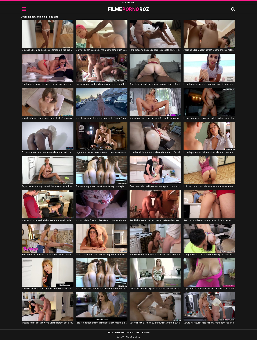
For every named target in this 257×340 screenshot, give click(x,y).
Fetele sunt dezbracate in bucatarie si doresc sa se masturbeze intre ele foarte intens (47, 254)
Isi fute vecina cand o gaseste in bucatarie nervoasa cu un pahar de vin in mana (155, 288)
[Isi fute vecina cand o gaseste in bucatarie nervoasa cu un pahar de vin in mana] (155, 272)
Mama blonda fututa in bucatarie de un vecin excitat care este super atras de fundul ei (47, 288)
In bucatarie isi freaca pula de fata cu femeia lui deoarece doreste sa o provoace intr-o (101, 220)
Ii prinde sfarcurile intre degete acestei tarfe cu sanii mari (47, 118)
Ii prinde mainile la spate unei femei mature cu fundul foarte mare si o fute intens (155, 152)
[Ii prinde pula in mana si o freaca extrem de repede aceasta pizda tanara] (209, 68)
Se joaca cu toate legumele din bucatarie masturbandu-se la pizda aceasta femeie (47, 186)
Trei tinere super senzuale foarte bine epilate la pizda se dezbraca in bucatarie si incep (101, 186)
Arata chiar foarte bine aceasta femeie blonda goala (154, 118)
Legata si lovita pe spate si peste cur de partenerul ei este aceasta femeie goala (101, 152)
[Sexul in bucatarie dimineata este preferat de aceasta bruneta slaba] (155, 204)
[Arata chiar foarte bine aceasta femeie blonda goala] (155, 102)
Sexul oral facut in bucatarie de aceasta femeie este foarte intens (155, 254)
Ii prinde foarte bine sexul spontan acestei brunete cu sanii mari (155, 50)
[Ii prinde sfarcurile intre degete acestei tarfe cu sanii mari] (47, 102)
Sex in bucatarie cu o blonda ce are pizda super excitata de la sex (209, 220)
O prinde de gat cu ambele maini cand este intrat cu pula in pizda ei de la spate (101, 50)
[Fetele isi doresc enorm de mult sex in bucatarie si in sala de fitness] (101, 306)
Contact (146, 332)
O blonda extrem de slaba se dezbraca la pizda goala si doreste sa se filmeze (47, 50)
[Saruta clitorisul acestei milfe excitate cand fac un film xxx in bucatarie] (209, 306)
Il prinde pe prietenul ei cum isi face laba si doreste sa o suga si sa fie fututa (209, 152)
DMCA (110, 332)
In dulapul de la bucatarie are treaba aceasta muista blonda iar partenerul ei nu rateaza (209, 186)
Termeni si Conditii (124, 332)
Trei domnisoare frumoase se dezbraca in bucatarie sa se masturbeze (101, 288)
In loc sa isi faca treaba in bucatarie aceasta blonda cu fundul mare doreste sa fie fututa (47, 220)
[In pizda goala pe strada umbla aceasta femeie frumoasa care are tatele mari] (101, 102)
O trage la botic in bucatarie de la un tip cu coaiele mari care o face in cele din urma (209, 254)
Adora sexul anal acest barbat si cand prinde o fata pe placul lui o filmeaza (209, 50)
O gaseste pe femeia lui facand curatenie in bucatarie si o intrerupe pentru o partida (209, 288)
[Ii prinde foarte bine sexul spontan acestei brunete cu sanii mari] (155, 34)
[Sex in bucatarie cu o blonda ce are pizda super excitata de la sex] (209, 204)
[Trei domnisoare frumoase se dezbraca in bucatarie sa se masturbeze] (101, 272)
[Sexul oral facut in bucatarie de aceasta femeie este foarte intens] (155, 238)
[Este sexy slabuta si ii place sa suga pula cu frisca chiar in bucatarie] (155, 170)
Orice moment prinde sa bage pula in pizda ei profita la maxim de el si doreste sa (101, 84)
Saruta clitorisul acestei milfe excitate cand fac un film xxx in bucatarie (209, 323)
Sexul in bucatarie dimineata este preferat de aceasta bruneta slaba (155, 220)
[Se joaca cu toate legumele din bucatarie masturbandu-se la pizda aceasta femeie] (47, 170)
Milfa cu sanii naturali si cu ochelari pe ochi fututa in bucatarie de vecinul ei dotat (101, 254)
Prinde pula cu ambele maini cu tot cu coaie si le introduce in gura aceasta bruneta (47, 84)
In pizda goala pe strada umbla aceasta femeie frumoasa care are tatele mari (101, 118)
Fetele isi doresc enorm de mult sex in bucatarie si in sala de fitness (101, 323)
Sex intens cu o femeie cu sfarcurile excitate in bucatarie (155, 323)
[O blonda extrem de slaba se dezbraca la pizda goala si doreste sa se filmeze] (47, 34)
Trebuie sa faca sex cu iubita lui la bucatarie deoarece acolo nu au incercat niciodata (47, 323)
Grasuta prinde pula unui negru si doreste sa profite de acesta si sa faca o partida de (155, 84)
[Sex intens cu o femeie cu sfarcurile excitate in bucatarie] (155, 306)
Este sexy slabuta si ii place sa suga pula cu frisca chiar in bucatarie (155, 186)
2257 (137, 332)
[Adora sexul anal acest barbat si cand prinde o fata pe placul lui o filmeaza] (209, 34)
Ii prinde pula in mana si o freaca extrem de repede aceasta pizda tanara (209, 84)
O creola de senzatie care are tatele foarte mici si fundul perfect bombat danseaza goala (47, 152)
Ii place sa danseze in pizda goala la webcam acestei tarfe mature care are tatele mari (209, 118)
